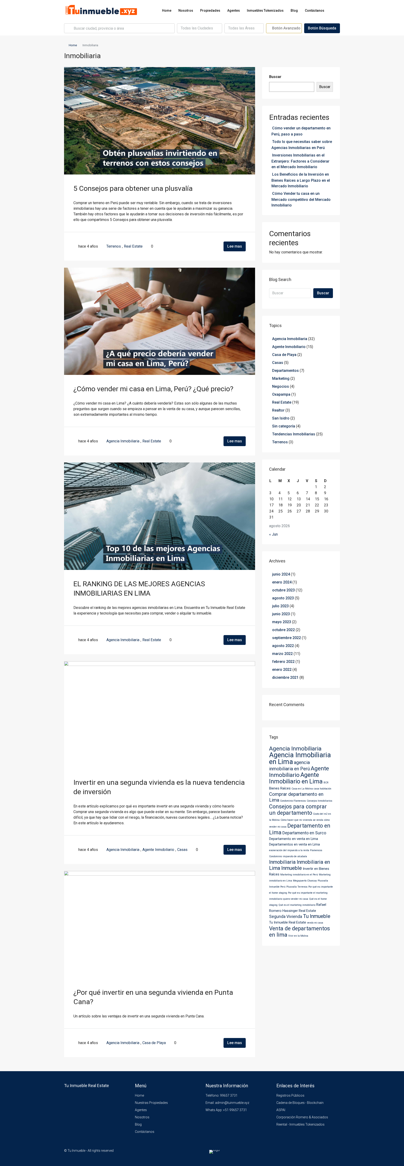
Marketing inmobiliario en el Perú (299, 874)
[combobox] (199, 28)
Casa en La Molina (302, 788)
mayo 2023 (281, 622)
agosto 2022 (283, 645)
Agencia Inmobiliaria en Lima (300, 758)
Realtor (278, 410)
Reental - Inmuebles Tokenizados (300, 1124)
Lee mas (234, 246)
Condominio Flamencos (293, 800)
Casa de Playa (154, 1043)
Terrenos (113, 246)
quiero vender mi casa (295, 898)
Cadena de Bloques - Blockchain (300, 1103)
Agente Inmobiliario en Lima (296, 778)
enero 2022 (282, 669)
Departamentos (285, 370)
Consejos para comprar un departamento (298, 809)
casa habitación (322, 788)
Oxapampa (281, 394)
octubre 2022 (283, 630)
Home (166, 10)
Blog (294, 10)
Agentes (233, 10)
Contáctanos (314, 10)
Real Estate (133, 246)
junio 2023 (281, 614)
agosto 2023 (283, 598)
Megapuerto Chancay (305, 880)
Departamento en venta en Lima (293, 839)
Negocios (280, 386)
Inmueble (291, 868)
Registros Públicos (290, 1095)
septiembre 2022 (286, 638)
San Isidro (280, 418)
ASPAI (280, 1110)
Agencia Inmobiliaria (122, 441)
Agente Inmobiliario (158, 849)
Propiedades (210, 10)
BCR (326, 782)
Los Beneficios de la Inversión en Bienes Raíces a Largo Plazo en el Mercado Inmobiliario (300, 180)
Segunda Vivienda (285, 916)
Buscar (275, 77)
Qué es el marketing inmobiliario (296, 904)
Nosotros (185, 10)
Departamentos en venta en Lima (294, 844)
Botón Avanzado (285, 28)
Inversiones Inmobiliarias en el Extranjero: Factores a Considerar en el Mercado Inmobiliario (300, 161)
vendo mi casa (315, 922)
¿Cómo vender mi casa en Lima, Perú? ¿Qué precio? (153, 389)
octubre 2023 (283, 590)
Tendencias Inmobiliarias (293, 434)
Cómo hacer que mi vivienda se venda (302, 819)
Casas (182, 849)
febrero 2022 (283, 661)
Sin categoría (283, 426)
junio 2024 (281, 574)
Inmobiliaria (282, 862)
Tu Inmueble (316, 916)
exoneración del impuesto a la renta (289, 850)
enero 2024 (282, 582)
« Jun (273, 534)
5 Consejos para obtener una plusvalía (133, 188)
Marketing (280, 378)
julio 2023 (280, 606)
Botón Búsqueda (322, 28)
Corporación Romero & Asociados (302, 1117)
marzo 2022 (282, 653)
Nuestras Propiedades (151, 1103)
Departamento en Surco (304, 833)
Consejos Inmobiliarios (319, 800)
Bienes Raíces (280, 788)
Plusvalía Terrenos (296, 886)
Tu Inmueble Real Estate (287, 922)
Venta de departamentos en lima (299, 931)
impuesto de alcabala (295, 856)
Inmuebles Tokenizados (265, 10)
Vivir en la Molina (298, 935)
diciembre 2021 (285, 677)
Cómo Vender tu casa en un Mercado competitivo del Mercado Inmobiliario (301, 199)
